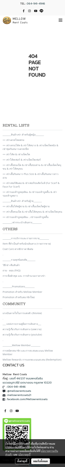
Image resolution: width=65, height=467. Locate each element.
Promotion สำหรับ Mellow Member (22, 291)
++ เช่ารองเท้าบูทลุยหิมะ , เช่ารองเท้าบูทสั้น (26, 217)
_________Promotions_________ (18, 286)
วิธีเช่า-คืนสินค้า (11, 265)
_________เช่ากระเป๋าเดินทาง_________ (22, 222)
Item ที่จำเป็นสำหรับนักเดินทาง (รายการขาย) (27, 243)
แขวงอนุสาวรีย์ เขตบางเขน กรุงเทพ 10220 (27, 382)
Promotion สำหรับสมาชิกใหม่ (19, 297)
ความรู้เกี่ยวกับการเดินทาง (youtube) (22, 334)
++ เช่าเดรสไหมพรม (13, 140)
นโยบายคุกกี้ (24, 454)
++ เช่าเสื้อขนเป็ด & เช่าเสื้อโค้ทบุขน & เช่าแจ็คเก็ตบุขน (32, 211)
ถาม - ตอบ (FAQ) (11, 270)
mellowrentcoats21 (19, 395)
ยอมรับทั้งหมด (40, 461)
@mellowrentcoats (19, 391)
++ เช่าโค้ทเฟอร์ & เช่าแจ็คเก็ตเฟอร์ (22, 159)
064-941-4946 (36, 3)
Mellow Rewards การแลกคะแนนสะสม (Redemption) (32, 359)
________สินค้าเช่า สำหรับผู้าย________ (22, 201)
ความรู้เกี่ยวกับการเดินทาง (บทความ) (22, 329)
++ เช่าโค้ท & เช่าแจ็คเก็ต (16, 154)
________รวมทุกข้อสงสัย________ (19, 259)
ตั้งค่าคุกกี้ (22, 461)
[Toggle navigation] (60, 20)
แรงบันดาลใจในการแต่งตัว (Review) (22, 313)
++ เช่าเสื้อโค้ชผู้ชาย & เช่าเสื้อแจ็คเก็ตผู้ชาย (26, 206)
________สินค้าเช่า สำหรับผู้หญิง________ (23, 134)
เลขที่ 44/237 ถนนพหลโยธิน (26, 378)
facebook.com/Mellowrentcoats (27, 399)
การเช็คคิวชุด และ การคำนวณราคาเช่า (24, 275)
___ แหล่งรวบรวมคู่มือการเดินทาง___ (22, 323)
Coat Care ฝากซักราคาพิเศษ (18, 249)
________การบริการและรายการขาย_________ (26, 238)
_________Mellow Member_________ (21, 345)
